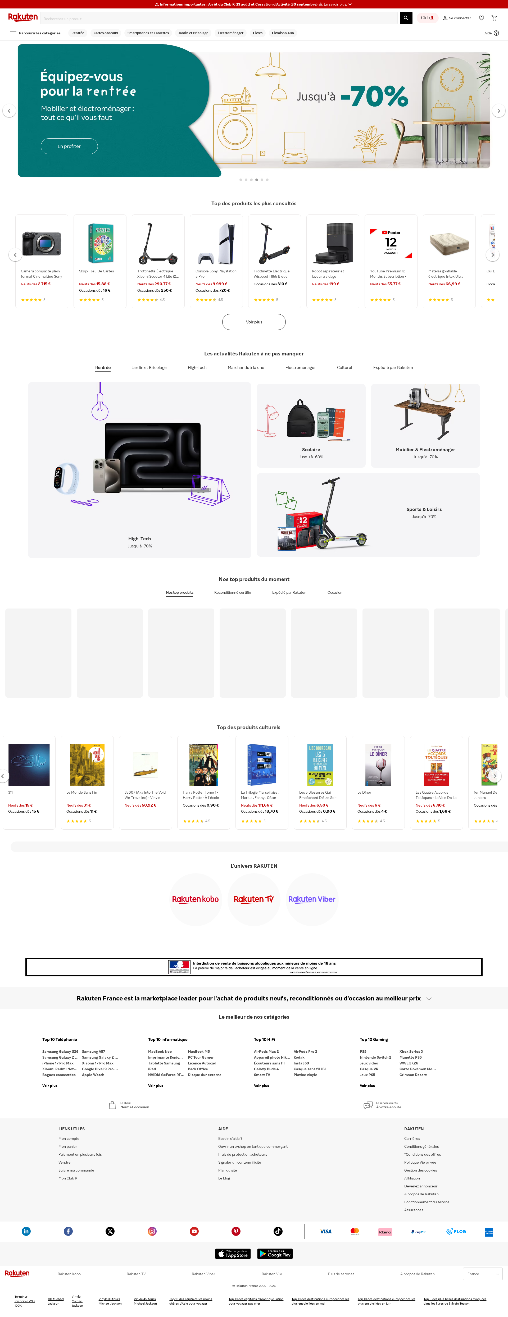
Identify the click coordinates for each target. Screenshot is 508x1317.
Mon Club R (67, 1178)
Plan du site (227, 1170)
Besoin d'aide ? (230, 1138)
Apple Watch (93, 1074)
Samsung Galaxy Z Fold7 (102, 1057)
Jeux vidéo (369, 1063)
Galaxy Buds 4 (266, 1069)
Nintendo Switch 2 (375, 1057)
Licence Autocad (202, 1063)
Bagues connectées (59, 1074)
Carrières (412, 1138)
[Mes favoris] (481, 18)
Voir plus (254, 321)
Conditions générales (421, 1146)
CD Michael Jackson (56, 1301)
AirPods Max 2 (266, 1051)
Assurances (413, 1210)
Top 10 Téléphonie (59, 1039)
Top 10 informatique (168, 1039)
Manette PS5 (411, 1057)
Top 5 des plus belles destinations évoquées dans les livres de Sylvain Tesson (455, 1301)
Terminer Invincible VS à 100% (25, 1301)
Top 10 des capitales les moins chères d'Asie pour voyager (190, 1301)
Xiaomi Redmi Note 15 (61, 1069)
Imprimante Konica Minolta (168, 1057)
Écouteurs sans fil (269, 1063)
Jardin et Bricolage (149, 367)
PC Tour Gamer (201, 1057)
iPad (152, 1069)
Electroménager (300, 367)
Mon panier (67, 1146)
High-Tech (197, 367)
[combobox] (220, 18)
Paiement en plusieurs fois (80, 1154)
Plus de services (341, 1274)
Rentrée (103, 367)
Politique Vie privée (420, 1162)
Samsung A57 (93, 1051)
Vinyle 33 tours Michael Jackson (110, 1301)
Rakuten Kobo (69, 1274)
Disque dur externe (204, 1074)
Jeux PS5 (367, 1074)
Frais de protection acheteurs (242, 1154)
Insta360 (301, 1063)
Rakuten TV (136, 1274)
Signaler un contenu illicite (239, 1162)
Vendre (64, 1162)
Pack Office (198, 1069)
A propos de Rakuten (421, 1194)
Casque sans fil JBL (310, 1069)
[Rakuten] (23, 18)
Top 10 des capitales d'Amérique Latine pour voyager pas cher (256, 1301)
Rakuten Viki (272, 1274)
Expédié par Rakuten (393, 367)
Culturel (344, 367)
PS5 (363, 1051)
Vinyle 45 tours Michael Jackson (145, 1301)
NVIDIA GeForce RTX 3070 (168, 1074)
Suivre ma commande (76, 1170)
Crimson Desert (413, 1074)
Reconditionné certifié (232, 592)
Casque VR (369, 1069)
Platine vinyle (305, 1074)
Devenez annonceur (421, 1186)
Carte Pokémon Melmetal (419, 1069)
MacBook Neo (160, 1051)
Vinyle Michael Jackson (77, 1301)
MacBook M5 (199, 1051)
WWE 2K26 (409, 1063)
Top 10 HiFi (264, 1039)
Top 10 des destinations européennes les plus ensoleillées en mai (320, 1301)
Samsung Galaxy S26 (60, 1051)
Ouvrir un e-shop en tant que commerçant (253, 1146)
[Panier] (494, 18)
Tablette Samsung (164, 1063)
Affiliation (412, 1178)
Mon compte (68, 1138)
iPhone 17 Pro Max (58, 1063)
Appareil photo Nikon (272, 1057)
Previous (9, 110)
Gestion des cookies (420, 1170)
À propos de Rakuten (417, 1274)
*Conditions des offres (422, 1154)
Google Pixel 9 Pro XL (100, 1069)
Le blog (224, 1178)
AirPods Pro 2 (305, 1051)
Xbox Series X (411, 1051)
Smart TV (262, 1074)
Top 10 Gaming (374, 1039)
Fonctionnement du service (427, 1202)
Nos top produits (179, 592)
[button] (338, 4)
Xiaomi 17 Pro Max (98, 1063)
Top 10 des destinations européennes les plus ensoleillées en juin (386, 1301)
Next (499, 110)
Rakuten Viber (203, 1274)
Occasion (335, 592)
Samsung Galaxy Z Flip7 (62, 1057)
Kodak (299, 1057)
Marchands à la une (246, 367)
